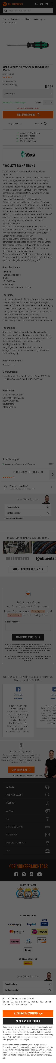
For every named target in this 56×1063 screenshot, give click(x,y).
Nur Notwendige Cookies (28, 1021)
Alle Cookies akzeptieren (26, 1013)
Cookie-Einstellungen (16, 1004)
